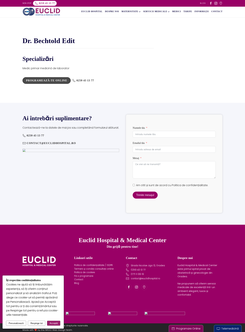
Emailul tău (139, 143)
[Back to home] (41, 11)
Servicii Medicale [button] (155, 11)
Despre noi (112, 11)
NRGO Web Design (55, 330)
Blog (203, 3)
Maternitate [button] (130, 11)
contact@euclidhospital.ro (51, 143)
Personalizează (16, 323)
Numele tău (139, 127)
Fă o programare (83, 276)
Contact (216, 11)
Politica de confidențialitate (190, 185)
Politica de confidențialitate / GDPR (93, 265)
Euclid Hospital (91, 11)
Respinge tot (36, 323)
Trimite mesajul (145, 195)
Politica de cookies (84, 272)
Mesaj (136, 158)
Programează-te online (46, 80)
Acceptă (54, 323)
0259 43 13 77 (47, 3)
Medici (176, 11)
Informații (201, 11)
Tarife (188, 11)
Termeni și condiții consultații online (94, 268)
